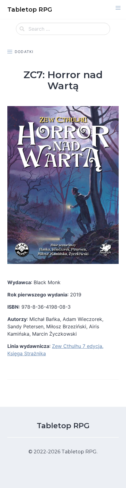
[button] (118, 8)
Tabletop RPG (63, 425)
